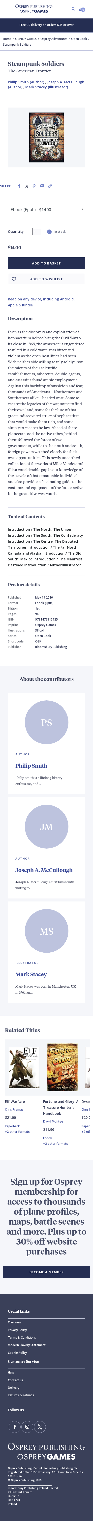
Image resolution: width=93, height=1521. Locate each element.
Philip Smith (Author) (26, 82)
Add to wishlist (46, 279)
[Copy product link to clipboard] (50, 185)
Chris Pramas (14, 1109)
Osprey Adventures (53, 39)
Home (7, 39)
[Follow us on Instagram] (27, 1427)
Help (11, 1372)
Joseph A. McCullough (44, 870)
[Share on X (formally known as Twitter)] (27, 185)
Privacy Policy (17, 1330)
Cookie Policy (17, 1353)
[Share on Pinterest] (34, 185)
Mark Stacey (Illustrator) (46, 87)
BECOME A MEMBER (47, 1272)
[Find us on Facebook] (15, 1427)
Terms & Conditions (22, 1337)
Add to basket (46, 263)
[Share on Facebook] (19, 185)
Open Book (79, 39)
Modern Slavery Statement (27, 1345)
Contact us (15, 1380)
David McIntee (53, 1121)
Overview (14, 1322)
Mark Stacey (31, 974)
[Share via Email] (42, 185)
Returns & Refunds (21, 1395)
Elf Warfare (15, 1101)
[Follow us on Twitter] (40, 1427)
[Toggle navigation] (7, 9)
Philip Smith (31, 765)
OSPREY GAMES (26, 39)
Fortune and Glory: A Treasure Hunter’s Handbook (60, 1107)
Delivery (13, 1388)
